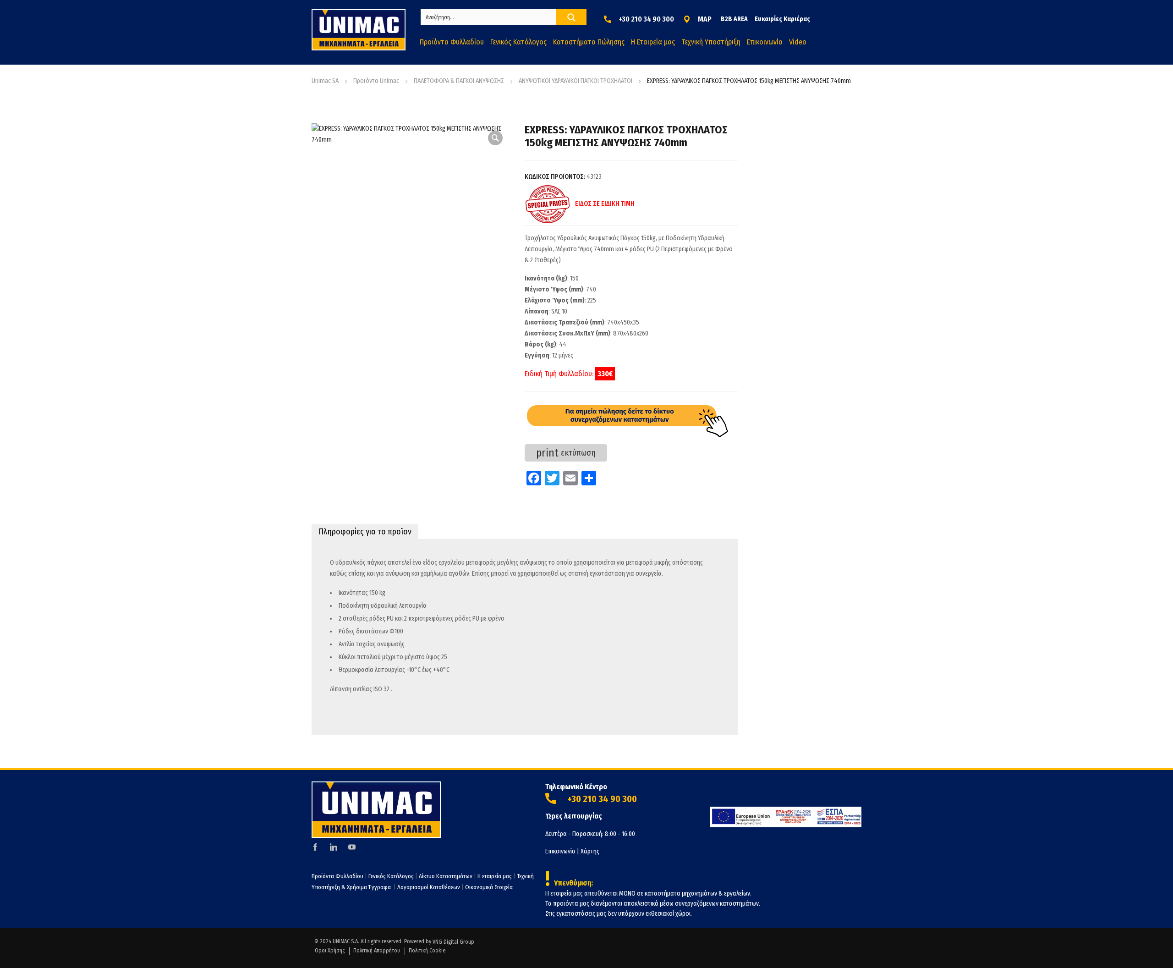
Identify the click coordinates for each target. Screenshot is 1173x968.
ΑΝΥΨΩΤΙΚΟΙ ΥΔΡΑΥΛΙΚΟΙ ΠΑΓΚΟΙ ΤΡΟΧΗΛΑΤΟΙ (575, 81)
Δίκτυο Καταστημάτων (446, 876)
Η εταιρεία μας (494, 876)
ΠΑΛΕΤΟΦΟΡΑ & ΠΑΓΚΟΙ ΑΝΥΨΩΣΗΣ (459, 81)
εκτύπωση (566, 452)
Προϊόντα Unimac (376, 81)
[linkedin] (333, 847)
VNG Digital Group (453, 942)
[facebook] (315, 847)
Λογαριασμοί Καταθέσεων (428, 887)
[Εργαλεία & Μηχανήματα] (359, 29)
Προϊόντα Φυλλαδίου (337, 876)
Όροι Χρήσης (329, 950)
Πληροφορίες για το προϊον (364, 532)
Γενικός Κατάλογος (391, 876)
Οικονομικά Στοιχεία (489, 887)
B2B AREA (734, 19)
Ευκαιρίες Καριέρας (782, 19)
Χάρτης (590, 851)
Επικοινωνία (560, 851)
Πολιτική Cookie (427, 950)
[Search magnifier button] (571, 17)
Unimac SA (325, 81)
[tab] (365, 531)
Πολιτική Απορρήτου (376, 950)
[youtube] (352, 847)
